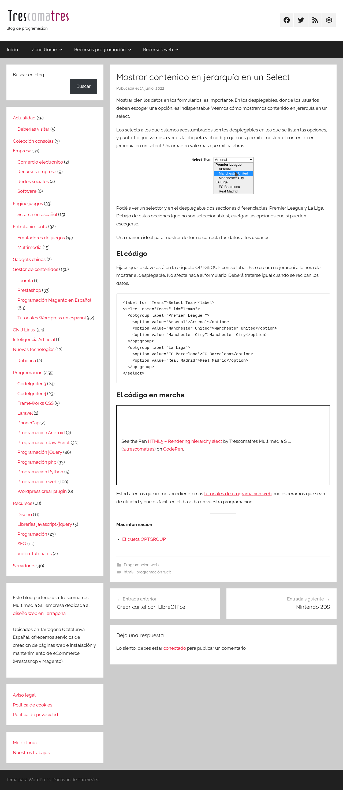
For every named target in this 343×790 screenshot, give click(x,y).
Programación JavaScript (43, 442)
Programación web (141, 564)
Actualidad (24, 117)
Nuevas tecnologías (33, 349)
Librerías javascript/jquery (44, 524)
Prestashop (29, 290)
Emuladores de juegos (41, 237)
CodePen (173, 449)
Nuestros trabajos (31, 752)
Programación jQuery (39, 452)
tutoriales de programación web (237, 493)
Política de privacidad (35, 714)
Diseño (24, 514)
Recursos (22, 503)
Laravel (25, 413)
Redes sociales (33, 181)
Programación (28, 372)
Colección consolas (33, 141)
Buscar (83, 86)
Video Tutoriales (34, 553)
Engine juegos (28, 203)
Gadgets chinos (29, 259)
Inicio (12, 49)
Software (26, 191)
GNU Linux (24, 329)
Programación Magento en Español (54, 300)
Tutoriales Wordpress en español (51, 317)
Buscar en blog (28, 74)
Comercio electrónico (40, 162)
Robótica (26, 360)
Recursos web (158, 49)
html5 (129, 572)
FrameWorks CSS (35, 403)
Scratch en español (37, 214)
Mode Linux (25, 742)
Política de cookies (32, 705)
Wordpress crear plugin (42, 491)
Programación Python (40, 471)
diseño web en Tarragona (39, 613)
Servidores (24, 565)
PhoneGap (28, 422)
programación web (153, 572)
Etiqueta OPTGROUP (144, 539)
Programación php (36, 462)
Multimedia (29, 247)
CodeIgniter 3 (31, 383)
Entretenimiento (30, 226)
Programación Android (41, 432)
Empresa (22, 150)
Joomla (25, 280)
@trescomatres (138, 449)
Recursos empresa (36, 171)
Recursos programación (100, 49)
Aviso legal (24, 695)
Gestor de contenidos (35, 269)
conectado (174, 648)
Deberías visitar (33, 129)
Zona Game (44, 49)
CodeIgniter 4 (31, 393)
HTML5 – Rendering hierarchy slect (185, 441)
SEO (21, 543)
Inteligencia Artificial (34, 339)
